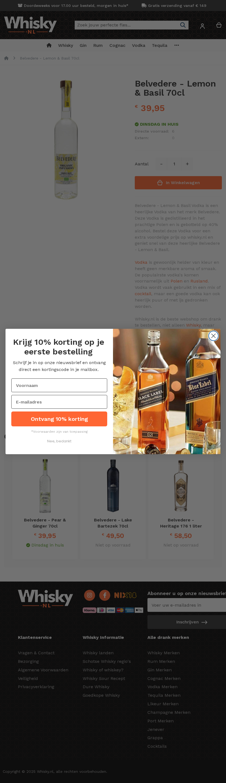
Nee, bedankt (59, 441)
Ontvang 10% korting (59, 419)
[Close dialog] (213, 336)
